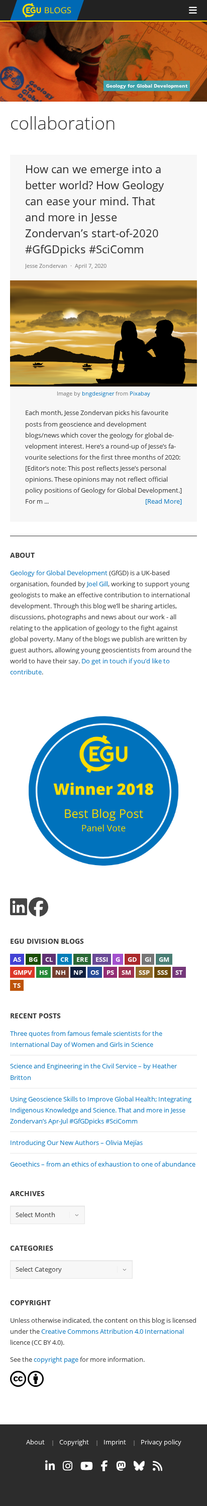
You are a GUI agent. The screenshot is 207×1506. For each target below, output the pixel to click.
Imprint (115, 1441)
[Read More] (163, 501)
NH (60, 972)
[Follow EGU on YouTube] (86, 1465)
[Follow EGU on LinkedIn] (50, 1465)
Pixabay (140, 393)
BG (33, 959)
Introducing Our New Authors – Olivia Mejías (76, 1142)
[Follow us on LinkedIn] (18, 907)
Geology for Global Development (59, 572)
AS (17, 959)
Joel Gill (97, 583)
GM (164, 959)
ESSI (101, 959)
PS (110, 972)
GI (148, 959)
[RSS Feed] (157, 1465)
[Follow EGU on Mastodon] (121, 1465)
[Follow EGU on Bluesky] (139, 1465)
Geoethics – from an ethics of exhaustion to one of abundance (102, 1164)
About (35, 1441)
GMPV (22, 972)
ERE (82, 959)
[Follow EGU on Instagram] (67, 1465)
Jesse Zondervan (46, 265)
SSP (144, 972)
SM (126, 972)
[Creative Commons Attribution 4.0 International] (18, 1384)
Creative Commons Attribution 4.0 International (112, 1331)
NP (78, 972)
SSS (162, 972)
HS (43, 972)
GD (132, 959)
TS (17, 985)
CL (49, 959)
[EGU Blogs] (47, 18)
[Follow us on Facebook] (38, 907)
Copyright (74, 1441)
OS (94, 972)
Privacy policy (161, 1441)
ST (179, 972)
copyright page (56, 1359)
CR (64, 959)
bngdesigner (98, 393)
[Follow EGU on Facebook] (104, 1465)
